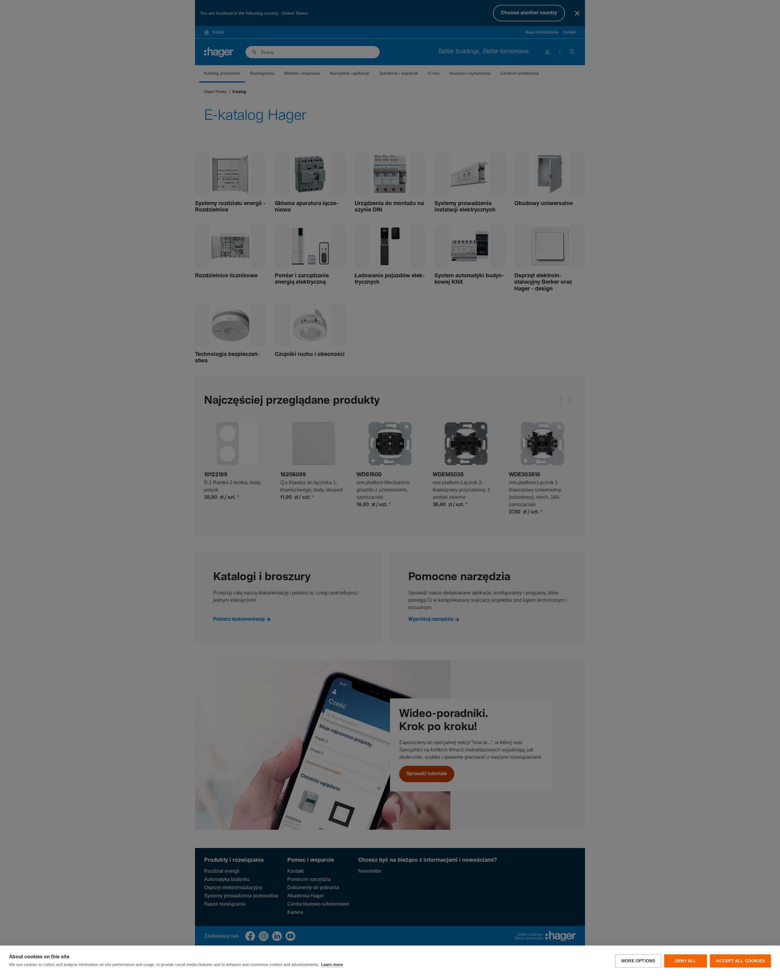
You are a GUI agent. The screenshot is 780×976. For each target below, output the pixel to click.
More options (638, 961)
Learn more (332, 965)
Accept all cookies (740, 961)
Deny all (686, 961)
